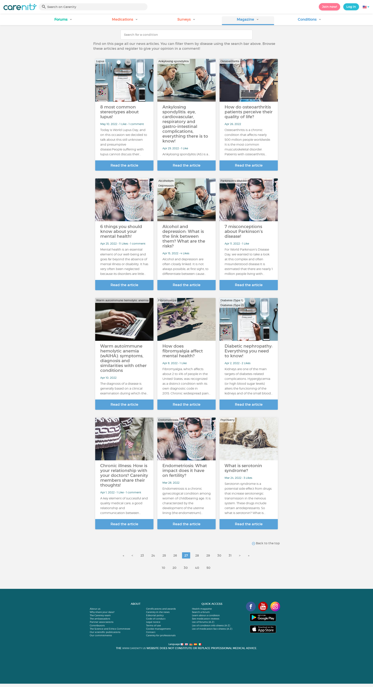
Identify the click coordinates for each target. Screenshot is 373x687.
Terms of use (153, 625)
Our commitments (101, 635)
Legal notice (153, 622)
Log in (351, 7)
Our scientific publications (105, 632)
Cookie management (158, 628)
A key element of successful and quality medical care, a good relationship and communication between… (124, 505)
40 (197, 568)
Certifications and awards (161, 608)
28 (197, 555)
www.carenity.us (134, 648)
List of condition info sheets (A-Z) (211, 625)
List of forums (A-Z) (203, 622)
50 (208, 568)
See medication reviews (205, 618)
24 (153, 555)
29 (208, 555)
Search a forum (201, 612)
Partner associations (101, 622)
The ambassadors (100, 618)
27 (186, 555)
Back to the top (267, 543)
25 (164, 555)
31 (230, 555)
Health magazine (202, 608)
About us (95, 608)
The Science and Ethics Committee (110, 628)
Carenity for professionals (161, 635)
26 (175, 555)
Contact (150, 632)
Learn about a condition (206, 615)
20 (174, 568)
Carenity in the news (158, 612)
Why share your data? (102, 612)
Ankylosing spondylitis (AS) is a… (186, 154)
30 (219, 555)
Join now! (329, 7)
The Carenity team (100, 615)
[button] (63, 20)
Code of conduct (156, 618)
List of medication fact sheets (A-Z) (212, 628)
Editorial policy (155, 615)
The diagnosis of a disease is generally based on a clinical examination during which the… (124, 388)
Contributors (97, 625)
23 (142, 555)
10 (163, 568)
